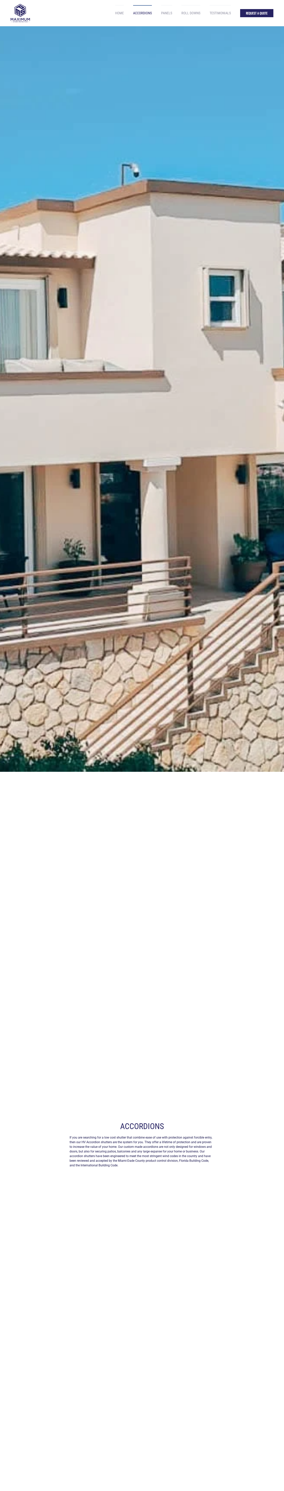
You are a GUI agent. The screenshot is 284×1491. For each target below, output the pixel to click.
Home (119, 13)
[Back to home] (20, 13)
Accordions (142, 13)
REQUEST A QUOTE (257, 13)
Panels (166, 13)
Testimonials (220, 13)
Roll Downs (190, 13)
